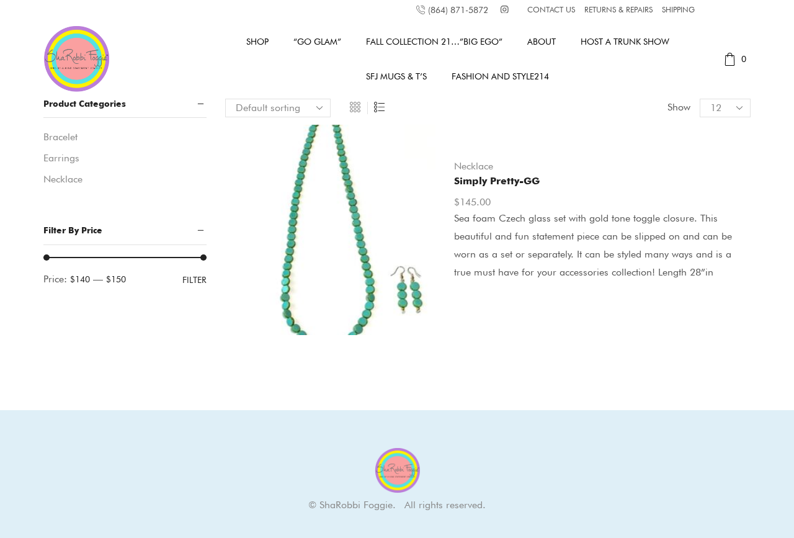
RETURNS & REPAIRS (618, 9)
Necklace (473, 166)
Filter (194, 280)
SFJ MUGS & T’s (396, 76)
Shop (257, 42)
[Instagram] (505, 10)
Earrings (61, 158)
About (541, 42)
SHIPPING (678, 9)
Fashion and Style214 (500, 76)
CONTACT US (551, 9)
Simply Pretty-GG (497, 181)
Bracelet (60, 137)
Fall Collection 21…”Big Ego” (434, 42)
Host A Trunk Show (625, 42)
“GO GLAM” (317, 42)
